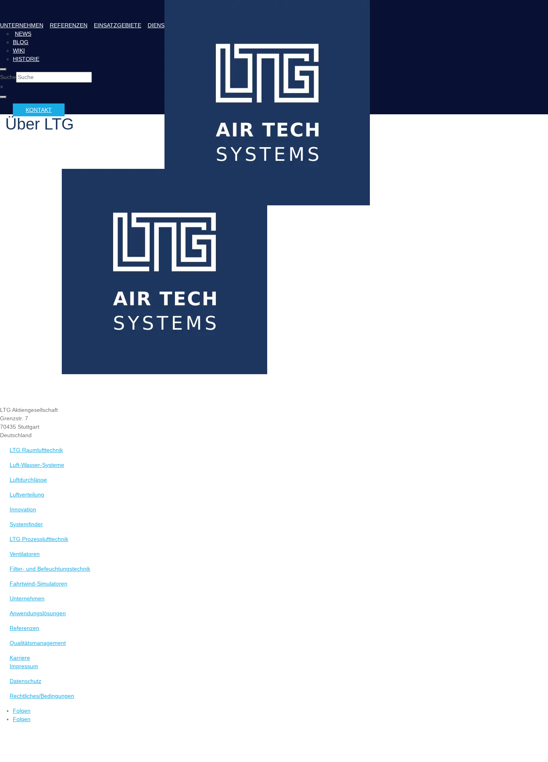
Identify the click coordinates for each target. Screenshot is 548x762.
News (23, 33)
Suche (8, 77)
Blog (20, 42)
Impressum (24, 666)
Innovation (23, 509)
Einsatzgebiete (117, 25)
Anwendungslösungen (38, 613)
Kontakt (39, 110)
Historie (26, 59)
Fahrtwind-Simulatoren (38, 583)
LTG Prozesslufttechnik (39, 539)
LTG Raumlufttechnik (36, 450)
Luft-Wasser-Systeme (37, 465)
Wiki (19, 50)
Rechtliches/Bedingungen (42, 696)
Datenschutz (25, 681)
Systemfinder (26, 524)
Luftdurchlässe (28, 479)
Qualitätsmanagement (38, 643)
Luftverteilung (27, 494)
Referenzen (68, 25)
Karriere (20, 658)
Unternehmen (21, 25)
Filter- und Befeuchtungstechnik (50, 568)
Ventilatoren (25, 554)
